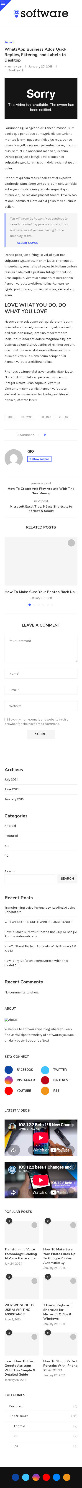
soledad (46, 417)
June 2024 (12, 789)
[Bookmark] (71, 543)
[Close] (5, 5)
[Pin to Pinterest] (61, 435)
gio (20, 66)
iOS (7, 846)
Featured (11, 836)
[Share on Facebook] (53, 435)
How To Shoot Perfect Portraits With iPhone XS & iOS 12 (60, 1365)
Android (10, 826)
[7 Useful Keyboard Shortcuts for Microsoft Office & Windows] (60, 1288)
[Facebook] (15, 1477)
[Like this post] (48, 435)
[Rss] (66, 1477)
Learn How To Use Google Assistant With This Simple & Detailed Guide (20, 1368)
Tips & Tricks (43, 1416)
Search (10, 871)
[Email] (56, 1477)
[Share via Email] (66, 435)
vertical (64, 417)
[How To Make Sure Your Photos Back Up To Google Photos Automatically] (41, 561)
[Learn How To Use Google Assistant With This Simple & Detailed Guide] (22, 1343)
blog (10, 417)
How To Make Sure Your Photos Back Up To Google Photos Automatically (59, 1256)
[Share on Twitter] (57, 435)
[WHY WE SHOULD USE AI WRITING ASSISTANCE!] (22, 1288)
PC (7, 856)
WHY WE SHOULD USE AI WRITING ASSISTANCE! (38, 922)
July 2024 (11, 779)
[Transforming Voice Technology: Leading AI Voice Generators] (22, 1232)
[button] (8, 571)
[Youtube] (46, 1477)
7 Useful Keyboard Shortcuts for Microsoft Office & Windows (57, 1312)
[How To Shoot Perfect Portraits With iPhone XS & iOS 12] (60, 1343)
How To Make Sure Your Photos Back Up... (41, 591)
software (27, 417)
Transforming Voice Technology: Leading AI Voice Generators (21, 1253)
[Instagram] (36, 1477)
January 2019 (14, 799)
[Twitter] (25, 1477)
